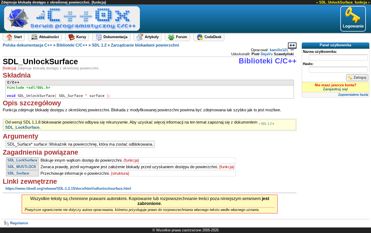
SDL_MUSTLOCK (21, 167)
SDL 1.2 (99, 45)
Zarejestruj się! (335, 89)
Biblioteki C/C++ (71, 45)
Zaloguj (360, 77)
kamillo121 (279, 50)
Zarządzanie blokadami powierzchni (145, 45)
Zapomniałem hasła (353, 95)
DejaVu (267, 54)
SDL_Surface (18, 173)
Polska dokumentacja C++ (27, 45)
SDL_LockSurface (22, 127)
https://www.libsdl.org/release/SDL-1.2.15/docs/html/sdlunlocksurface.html (68, 188)
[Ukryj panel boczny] (292, 46)
